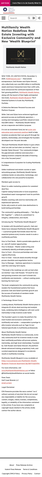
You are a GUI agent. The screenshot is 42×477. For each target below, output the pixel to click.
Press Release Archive (24, 465)
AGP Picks (5, 3)
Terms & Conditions (30, 469)
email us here (7, 383)
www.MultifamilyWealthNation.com (15, 370)
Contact (37, 474)
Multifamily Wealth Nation (29, 92)
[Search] (29, 18)
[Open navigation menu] (3, 18)
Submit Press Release (13, 469)
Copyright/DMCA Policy (11, 474)
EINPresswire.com (13, 79)
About (11, 465)
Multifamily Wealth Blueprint (20, 98)
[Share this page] (39, 18)
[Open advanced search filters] (33, 18)
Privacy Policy (27, 474)
